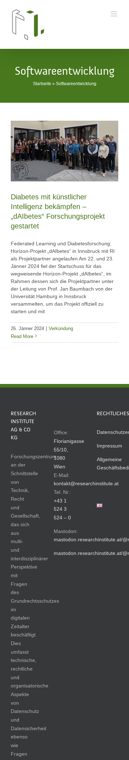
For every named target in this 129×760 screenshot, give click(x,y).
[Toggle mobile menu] (114, 14)
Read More (22, 336)
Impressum (109, 446)
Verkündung (61, 328)
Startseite (42, 83)
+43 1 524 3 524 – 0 (62, 509)
